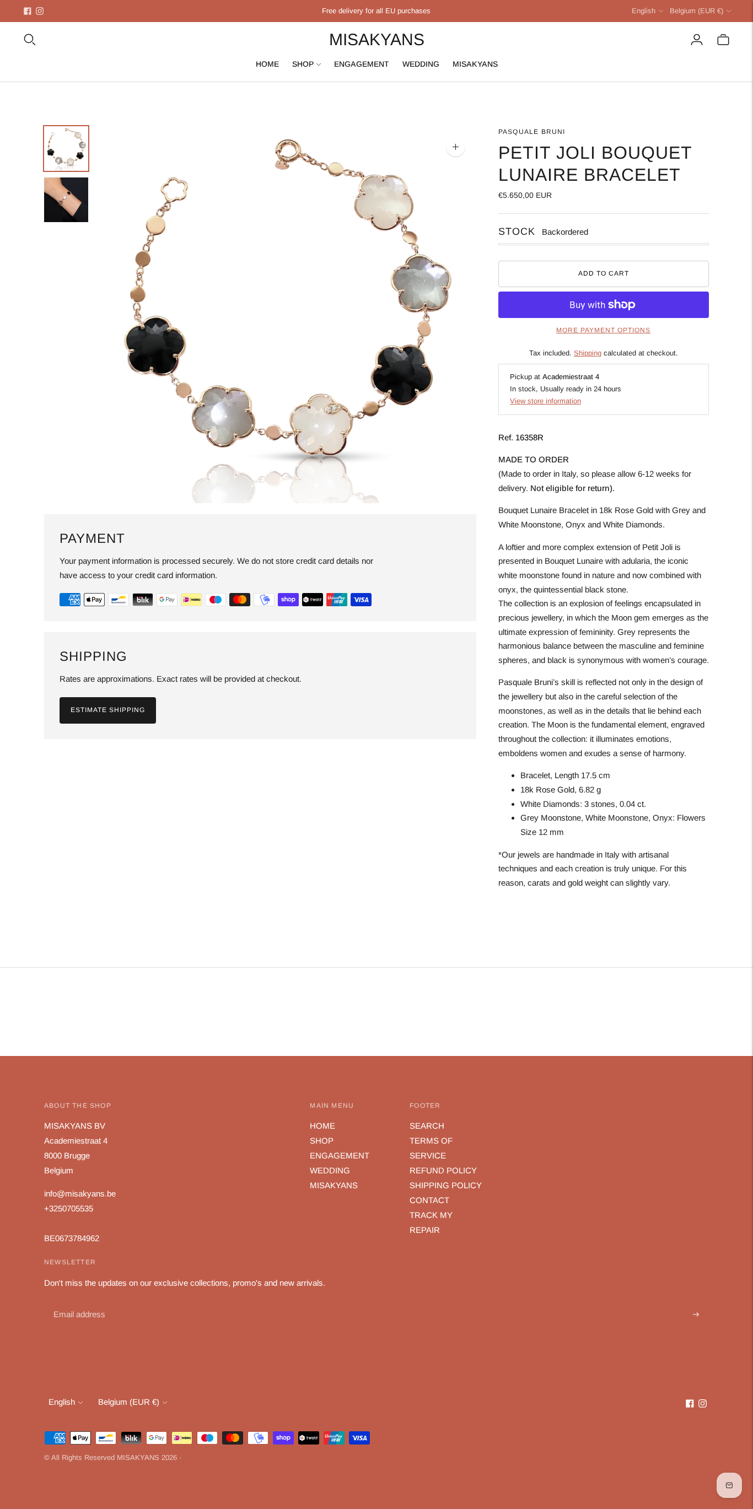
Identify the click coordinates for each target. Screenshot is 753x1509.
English (643, 11)
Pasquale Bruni (532, 132)
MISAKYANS (475, 64)
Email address (78, 1302)
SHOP (303, 64)
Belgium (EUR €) (696, 11)
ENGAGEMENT (361, 64)
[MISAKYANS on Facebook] (27, 11)
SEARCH (427, 1125)
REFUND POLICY (443, 1170)
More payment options (603, 330)
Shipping (587, 353)
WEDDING (420, 64)
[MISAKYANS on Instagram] (40, 11)
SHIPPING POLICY (446, 1185)
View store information (545, 401)
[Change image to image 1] (66, 148)
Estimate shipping (108, 710)
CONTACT (429, 1200)
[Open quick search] (29, 40)
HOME (267, 64)
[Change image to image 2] (66, 199)
